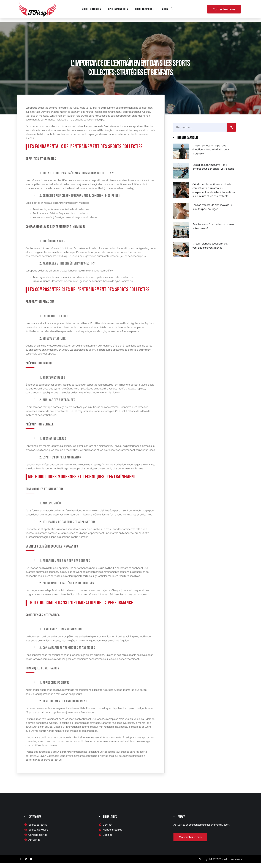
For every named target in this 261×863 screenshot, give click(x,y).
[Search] (231, 127)
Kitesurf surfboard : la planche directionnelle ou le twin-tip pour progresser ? (210, 149)
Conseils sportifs (144, 9)
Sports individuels (118, 9)
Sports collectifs (91, 9)
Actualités (167, 9)
